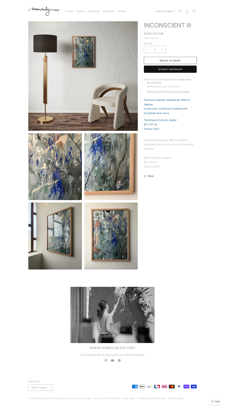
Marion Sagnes (43, 398)
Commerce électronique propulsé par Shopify (71, 398)
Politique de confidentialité (107, 398)
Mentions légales (176, 398)
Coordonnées (128, 398)
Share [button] (150, 176)
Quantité (148, 43)
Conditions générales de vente (151, 398)
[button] (180, 11)
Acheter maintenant (170, 69)
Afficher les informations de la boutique (168, 91)
